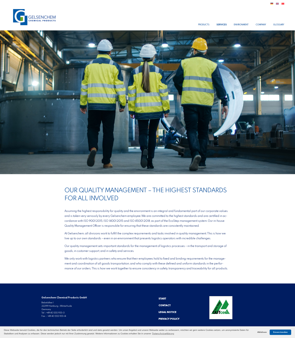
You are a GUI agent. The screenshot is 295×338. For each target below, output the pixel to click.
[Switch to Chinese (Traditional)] (282, 4)
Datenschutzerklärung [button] (163, 334)
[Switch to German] (271, 4)
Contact (165, 305)
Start (162, 298)
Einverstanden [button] (280, 332)
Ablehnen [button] (262, 332)
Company (261, 25)
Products (203, 25)
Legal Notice (167, 312)
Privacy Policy (169, 319)
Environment (241, 25)
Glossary (278, 25)
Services (221, 25)
